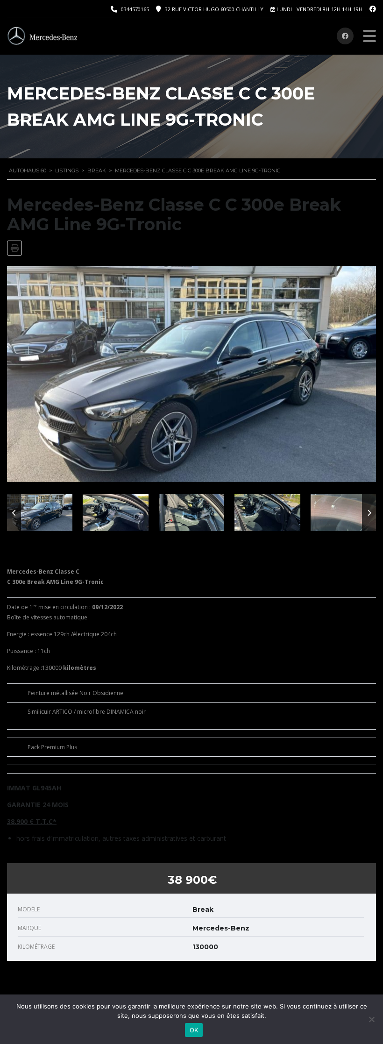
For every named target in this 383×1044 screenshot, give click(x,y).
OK (194, 1030)
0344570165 (135, 9)
